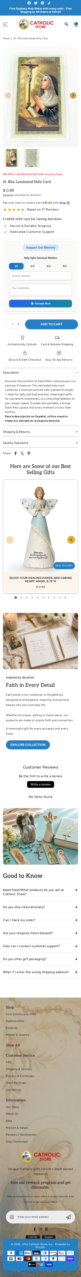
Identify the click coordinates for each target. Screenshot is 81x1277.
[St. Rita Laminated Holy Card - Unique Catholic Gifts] (40, 97)
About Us (12, 1114)
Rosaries (11, 1028)
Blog (9, 1120)
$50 (65, 266)
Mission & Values (17, 1127)
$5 (16, 266)
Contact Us (13, 1089)
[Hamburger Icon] (5, 24)
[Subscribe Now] (68, 1217)
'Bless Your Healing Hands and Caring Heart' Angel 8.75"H (40, 532)
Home (6, 38)
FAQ (9, 1062)
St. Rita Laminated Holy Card (31, 38)
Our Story (12, 1107)
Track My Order (16, 1083)
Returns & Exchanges (20, 1076)
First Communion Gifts (21, 1014)
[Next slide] (73, 95)
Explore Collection (27, 745)
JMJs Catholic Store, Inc (37, 1244)
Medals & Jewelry (17, 1035)
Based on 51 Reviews (43, 209)
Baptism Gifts (15, 1021)
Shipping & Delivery (19, 1069)
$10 (32, 266)
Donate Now (42, 303)
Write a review (40, 784)
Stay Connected (17, 1141)
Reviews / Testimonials (21, 1134)
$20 (49, 266)
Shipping (8, 195)
